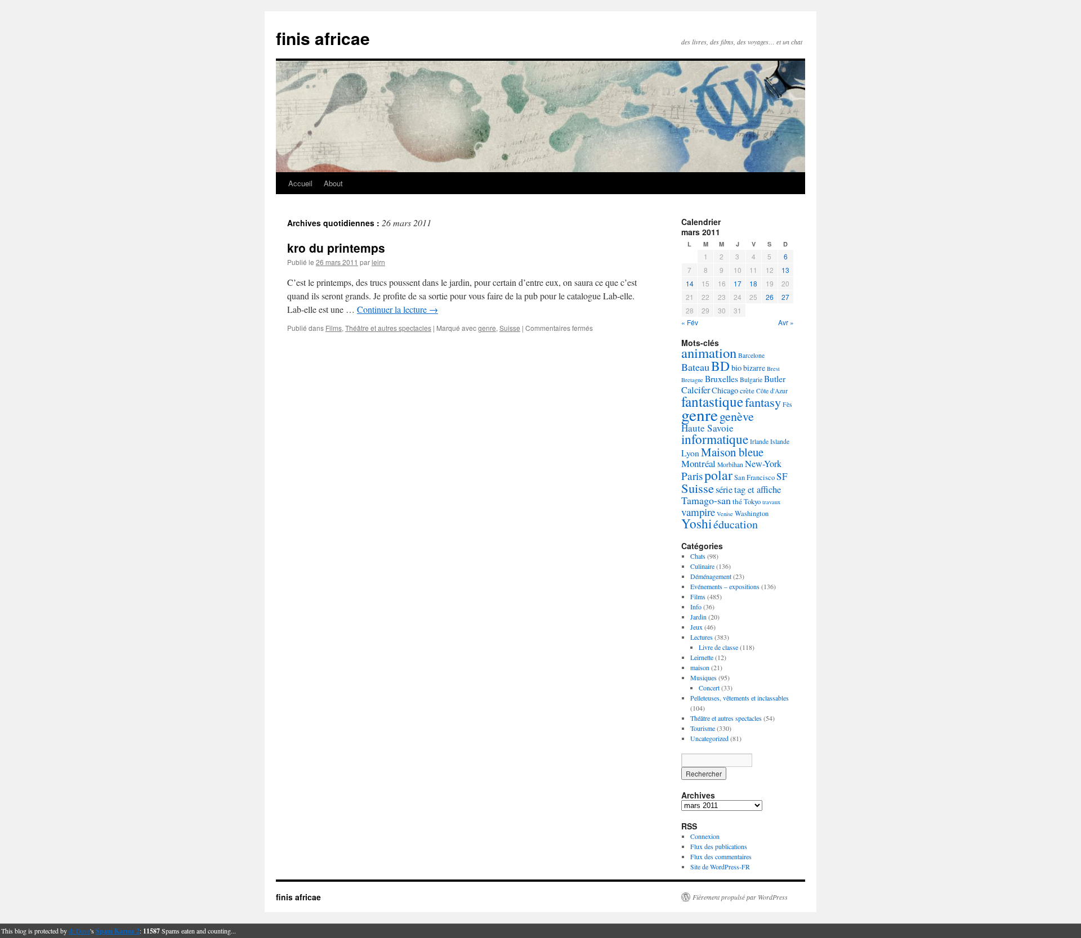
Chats (697, 555)
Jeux (696, 626)
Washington (752, 513)
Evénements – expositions (725, 586)
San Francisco (754, 477)
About (333, 183)
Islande (779, 441)
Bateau (695, 367)
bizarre (754, 367)
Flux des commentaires (721, 856)
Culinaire (702, 566)
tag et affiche (757, 489)
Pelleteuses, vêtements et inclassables (739, 697)
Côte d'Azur (772, 391)
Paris (692, 476)
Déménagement (710, 576)
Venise (725, 514)
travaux (771, 502)
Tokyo (752, 501)
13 (785, 270)
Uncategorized (709, 738)
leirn (378, 262)
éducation (735, 524)
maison (699, 667)
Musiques (703, 677)
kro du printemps (336, 247)
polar (718, 475)
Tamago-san (706, 500)
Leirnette (701, 657)
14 (690, 283)
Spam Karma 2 (118, 931)
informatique (714, 439)
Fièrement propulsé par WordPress (740, 896)
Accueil (300, 183)
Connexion (705, 836)
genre (487, 328)
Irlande (759, 441)
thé (737, 501)
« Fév (689, 322)
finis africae (323, 38)
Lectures (701, 636)
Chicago (725, 390)
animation (708, 352)
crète (747, 390)
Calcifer (695, 390)
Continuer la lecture (397, 309)
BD (720, 366)
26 (770, 297)
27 (785, 297)
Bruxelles (721, 378)
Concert (709, 687)
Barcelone (751, 355)
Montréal (698, 463)
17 (737, 283)
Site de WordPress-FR (720, 866)
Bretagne (692, 380)
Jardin (698, 616)
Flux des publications (718, 846)
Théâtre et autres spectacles (388, 328)
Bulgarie (751, 379)
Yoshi (696, 523)
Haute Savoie (707, 427)
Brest (773, 368)
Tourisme (702, 728)
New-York (763, 463)
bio (736, 367)
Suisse (509, 328)
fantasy (763, 401)
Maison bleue (732, 452)
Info (696, 606)
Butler (774, 378)
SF (782, 476)
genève (737, 416)
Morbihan (730, 464)
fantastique (712, 401)
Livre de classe (718, 647)
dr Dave (79, 930)
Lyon (690, 453)
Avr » (786, 322)
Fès (787, 404)
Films (333, 328)
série (724, 489)
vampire (698, 512)
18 (753, 283)
